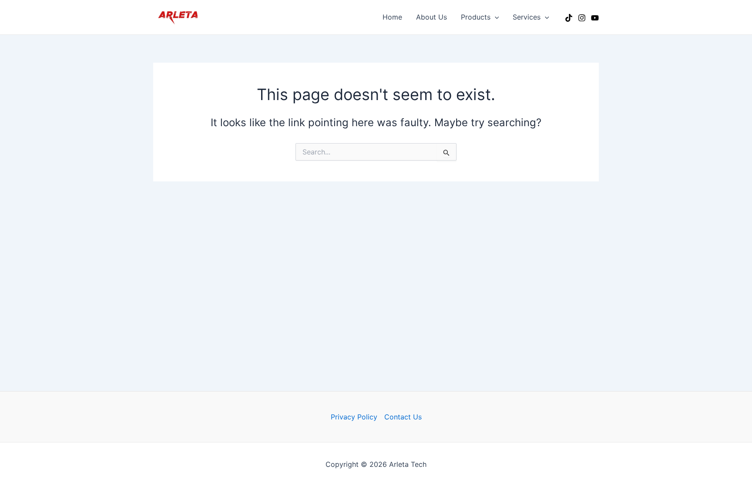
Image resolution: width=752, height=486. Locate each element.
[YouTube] (595, 18)
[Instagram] (582, 18)
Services (526, 17)
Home (392, 17)
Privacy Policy (354, 416)
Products (475, 17)
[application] (494, 17)
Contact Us (403, 416)
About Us (431, 17)
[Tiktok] (569, 18)
